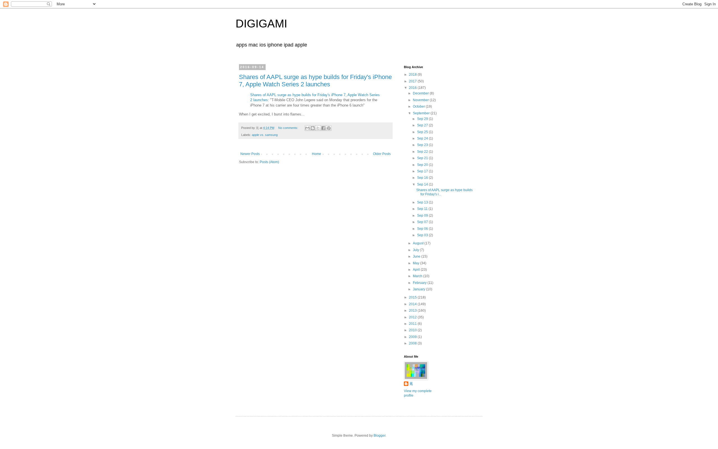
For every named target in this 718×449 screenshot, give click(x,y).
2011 (413, 324)
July (416, 250)
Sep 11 (423, 209)
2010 (413, 330)
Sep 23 (423, 145)
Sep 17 (423, 171)
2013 (413, 311)
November (421, 100)
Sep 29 (423, 119)
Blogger (379, 436)
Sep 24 (423, 138)
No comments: (288, 127)
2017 (413, 81)
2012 (413, 317)
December (421, 93)
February (420, 283)
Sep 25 (423, 132)
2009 (413, 337)
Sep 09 (423, 215)
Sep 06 (423, 229)
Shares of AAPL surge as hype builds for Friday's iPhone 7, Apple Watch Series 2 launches (315, 80)
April (417, 270)
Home (316, 154)
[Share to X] (318, 128)
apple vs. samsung (265, 134)
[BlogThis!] (313, 128)
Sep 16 (423, 178)
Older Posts (382, 154)
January (419, 289)
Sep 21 (423, 158)
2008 (413, 343)
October (419, 106)
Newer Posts (250, 154)
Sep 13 (423, 202)
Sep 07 (423, 222)
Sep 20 (423, 165)
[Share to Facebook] (323, 128)
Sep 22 (423, 152)
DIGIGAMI (261, 23)
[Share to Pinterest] (329, 128)
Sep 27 (423, 125)
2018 (413, 75)
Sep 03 (423, 235)
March (418, 276)
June (417, 256)
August (418, 243)
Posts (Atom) (269, 162)
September (422, 113)
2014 (413, 304)
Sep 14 (423, 184)
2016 (413, 88)
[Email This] (307, 128)
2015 (413, 297)
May (416, 263)
